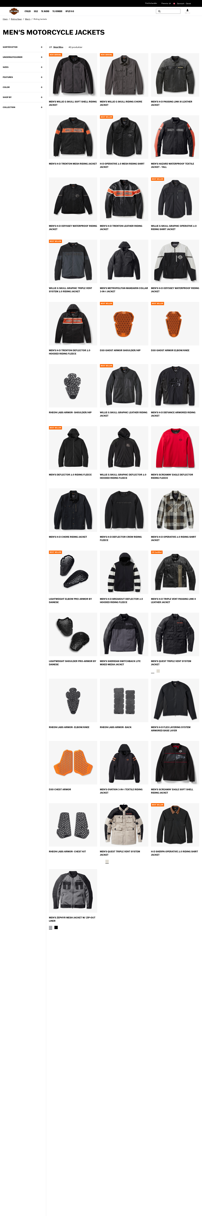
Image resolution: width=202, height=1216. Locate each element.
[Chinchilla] (158, 671)
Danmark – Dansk (184, 3)
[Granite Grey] (50, 927)
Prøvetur (164, 3)
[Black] (152, 671)
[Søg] (168, 11)
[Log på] (187, 11)
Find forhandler (151, 3)
